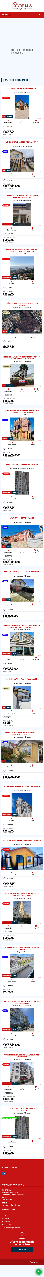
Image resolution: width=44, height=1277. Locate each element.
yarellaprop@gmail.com (11, 1205)
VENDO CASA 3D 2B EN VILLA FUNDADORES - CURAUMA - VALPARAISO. (22, 734)
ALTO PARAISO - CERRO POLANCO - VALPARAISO (22, 786)
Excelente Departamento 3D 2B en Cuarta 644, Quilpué (22, 948)
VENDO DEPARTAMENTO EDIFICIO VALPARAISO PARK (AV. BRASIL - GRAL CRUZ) (22, 626)
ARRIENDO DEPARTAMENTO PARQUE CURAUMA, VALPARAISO (22, 1056)
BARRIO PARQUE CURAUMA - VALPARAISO (22, 464)
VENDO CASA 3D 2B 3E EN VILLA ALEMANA (22, 142)
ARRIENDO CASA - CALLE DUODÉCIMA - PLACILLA (22, 840)
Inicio (5, 1215)
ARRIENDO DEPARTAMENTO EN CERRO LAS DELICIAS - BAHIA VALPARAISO (22, 250)
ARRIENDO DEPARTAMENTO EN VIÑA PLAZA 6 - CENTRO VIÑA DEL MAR (22, 895)
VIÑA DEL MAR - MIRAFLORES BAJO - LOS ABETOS (22, 304)
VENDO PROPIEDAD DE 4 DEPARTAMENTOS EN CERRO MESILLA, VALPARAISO (22, 411)
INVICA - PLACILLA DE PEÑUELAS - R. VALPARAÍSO (22, 572)
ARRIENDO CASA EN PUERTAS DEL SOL (22, 88)
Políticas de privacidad (12, 1228)
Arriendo (7, 1221)
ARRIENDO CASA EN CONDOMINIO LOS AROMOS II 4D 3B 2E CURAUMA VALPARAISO (22, 358)
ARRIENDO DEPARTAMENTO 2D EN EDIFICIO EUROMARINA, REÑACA (22, 197)
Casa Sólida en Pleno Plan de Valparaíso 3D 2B (22, 679)
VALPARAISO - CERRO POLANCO (22, 518)
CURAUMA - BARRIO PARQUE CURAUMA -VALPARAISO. (22, 1110)
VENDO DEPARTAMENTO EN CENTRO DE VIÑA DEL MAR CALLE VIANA (22, 1002)
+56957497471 (8, 1200)
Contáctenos (8, 1224)
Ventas (6, 1218)
